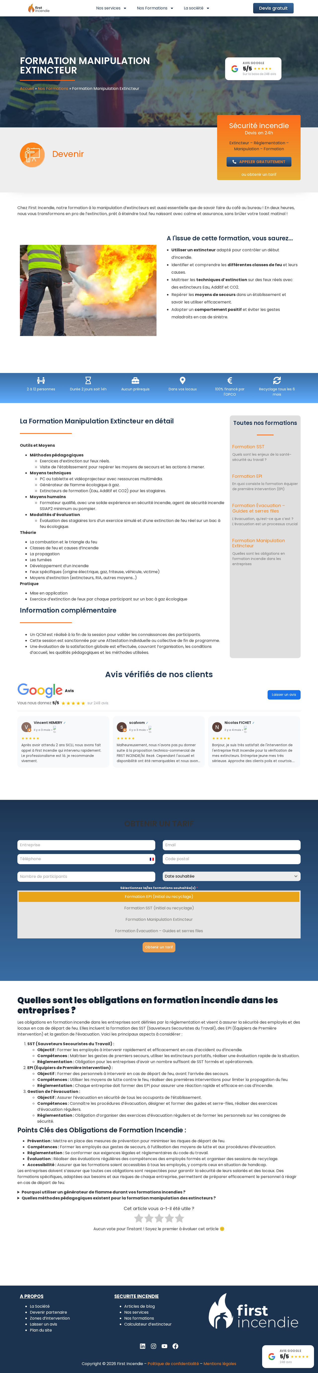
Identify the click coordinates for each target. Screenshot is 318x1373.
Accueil (27, 88)
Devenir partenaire (48, 1312)
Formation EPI (247, 476)
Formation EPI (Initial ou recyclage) (159, 896)
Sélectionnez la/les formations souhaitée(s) (159, 888)
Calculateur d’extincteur (148, 1324)
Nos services (108, 8)
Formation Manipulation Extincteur (258, 543)
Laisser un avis (284, 694)
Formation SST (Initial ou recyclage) (159, 908)
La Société (40, 1306)
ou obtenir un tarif (259, 174)
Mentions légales (219, 1364)
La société (193, 8)
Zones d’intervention (50, 1318)
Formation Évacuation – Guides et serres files (258, 508)
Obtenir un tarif (159, 947)
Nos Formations (152, 8)
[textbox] (227, 876)
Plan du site (41, 1330)
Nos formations (139, 1318)
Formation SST (248, 447)
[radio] (138, 1219)
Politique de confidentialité (173, 1364)
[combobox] (232, 876)
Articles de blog (139, 1306)
